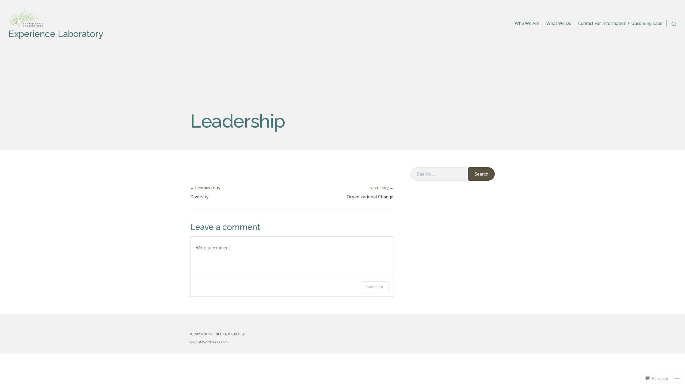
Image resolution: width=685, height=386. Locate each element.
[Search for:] (438, 174)
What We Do (558, 23)
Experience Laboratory (56, 33)
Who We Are (527, 23)
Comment (374, 286)
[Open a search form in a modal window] (671, 23)
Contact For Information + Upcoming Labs (620, 23)
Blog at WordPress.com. (209, 342)
